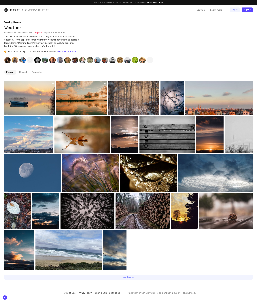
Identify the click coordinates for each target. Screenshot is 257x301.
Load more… (128, 277)
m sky (187, 156)
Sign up (247, 10)
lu (115, 83)
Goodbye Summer (67, 51)
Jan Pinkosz (16, 156)
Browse (201, 10)
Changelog (114, 293)
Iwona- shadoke (17, 83)
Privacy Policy (85, 293)
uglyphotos (131, 156)
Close (160, 2)
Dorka (169, 83)
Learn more (152, 2)
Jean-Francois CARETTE (52, 232)
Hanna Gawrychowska (77, 156)
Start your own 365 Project (36, 10)
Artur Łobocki (68, 83)
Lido (193, 83)
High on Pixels (188, 293)
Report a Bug (100, 293)
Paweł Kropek (151, 118)
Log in (235, 10)
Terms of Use (68, 293)
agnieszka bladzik (124, 118)
